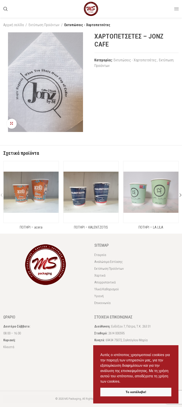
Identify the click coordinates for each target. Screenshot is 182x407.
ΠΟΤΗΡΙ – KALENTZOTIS (91, 227)
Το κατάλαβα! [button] (136, 392)
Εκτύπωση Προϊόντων (44, 25)
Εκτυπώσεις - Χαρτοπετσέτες (87, 25)
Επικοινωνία (102, 303)
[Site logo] (91, 8)
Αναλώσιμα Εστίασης (108, 262)
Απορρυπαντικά (105, 282)
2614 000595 (116, 333)
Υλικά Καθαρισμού (106, 289)
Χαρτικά (99, 275)
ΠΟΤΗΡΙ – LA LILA (150, 227)
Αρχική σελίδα (13, 25)
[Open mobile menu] (176, 8)
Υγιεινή (99, 296)
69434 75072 (114, 340)
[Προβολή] (12, 124)
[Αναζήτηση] (5, 8)
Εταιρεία (100, 255)
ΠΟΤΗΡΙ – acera (31, 227)
